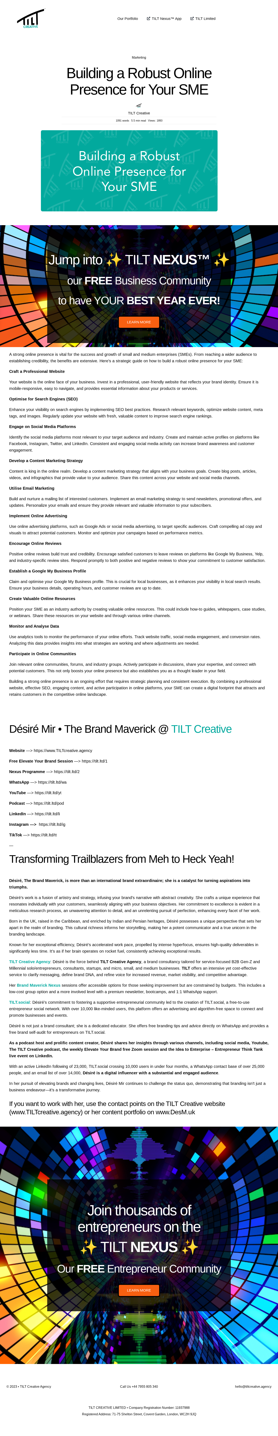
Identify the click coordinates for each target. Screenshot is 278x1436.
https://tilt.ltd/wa (52, 782)
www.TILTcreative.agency (46, 1112)
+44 (145, 1386)
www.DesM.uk (175, 1112)
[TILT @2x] (31, 5)
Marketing (139, 57)
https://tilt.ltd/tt (44, 835)
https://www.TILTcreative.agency (63, 750)
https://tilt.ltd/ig (52, 824)
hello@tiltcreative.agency (253, 1386)
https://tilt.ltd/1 (94, 761)
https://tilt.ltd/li (47, 814)
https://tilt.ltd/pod (49, 803)
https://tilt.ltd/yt (48, 793)
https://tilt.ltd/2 (67, 771)
